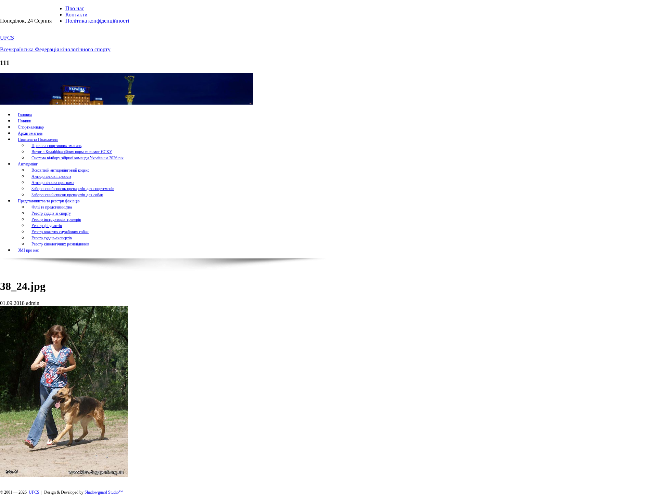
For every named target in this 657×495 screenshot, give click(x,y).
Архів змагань (30, 133)
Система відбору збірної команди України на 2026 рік (77, 158)
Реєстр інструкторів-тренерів (56, 219)
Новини (24, 121)
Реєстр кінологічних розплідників (60, 244)
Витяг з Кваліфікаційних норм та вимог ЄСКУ (71, 151)
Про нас (74, 8)
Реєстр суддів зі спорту (51, 213)
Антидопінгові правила (51, 176)
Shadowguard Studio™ (104, 492)
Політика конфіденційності (97, 21)
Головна (25, 114)
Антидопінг (28, 164)
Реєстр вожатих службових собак (60, 231)
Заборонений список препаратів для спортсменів (72, 188)
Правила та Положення (38, 139)
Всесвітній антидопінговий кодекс (60, 170)
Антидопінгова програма (52, 182)
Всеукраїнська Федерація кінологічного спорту (55, 49)
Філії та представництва (51, 207)
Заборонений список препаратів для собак (67, 194)
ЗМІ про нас (28, 250)
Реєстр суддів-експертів (51, 238)
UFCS (7, 38)
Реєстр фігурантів (46, 225)
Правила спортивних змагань (56, 145)
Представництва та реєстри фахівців (49, 201)
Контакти (76, 14)
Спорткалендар (31, 127)
